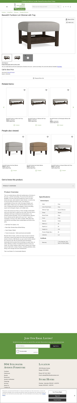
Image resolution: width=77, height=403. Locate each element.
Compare (17, 125)
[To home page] (19, 6)
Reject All (57, 396)
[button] (7, 7)
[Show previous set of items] (4, 107)
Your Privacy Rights (57, 392)
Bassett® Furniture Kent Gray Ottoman (10, 165)
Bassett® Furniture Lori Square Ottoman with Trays (61, 165)
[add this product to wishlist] (24, 90)
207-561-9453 (46, 373)
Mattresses (7, 373)
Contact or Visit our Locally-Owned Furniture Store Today (38, 1)
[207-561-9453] (70, 7)
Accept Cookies (57, 399)
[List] (66, 7)
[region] (38, 396)
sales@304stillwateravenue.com (50, 375)
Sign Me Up (56, 346)
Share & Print (71, 19)
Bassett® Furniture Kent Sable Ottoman (35, 165)
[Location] (68, 7)
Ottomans (16, 12)
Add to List (70, 22)
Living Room (10, 12)
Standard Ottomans (24, 12)
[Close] (74, 395)
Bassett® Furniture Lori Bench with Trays (14, 118)
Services (6, 383)
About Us (6, 385)
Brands (6, 375)
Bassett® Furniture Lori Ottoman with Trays (37, 118)
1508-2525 (8, 74)
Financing (6, 381)
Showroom (7, 377)
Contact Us (7, 387)
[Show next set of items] (73, 107)
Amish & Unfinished (9, 379)
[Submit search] (58, 6)
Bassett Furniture (11, 72)
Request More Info (39, 78)
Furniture (4, 12)
